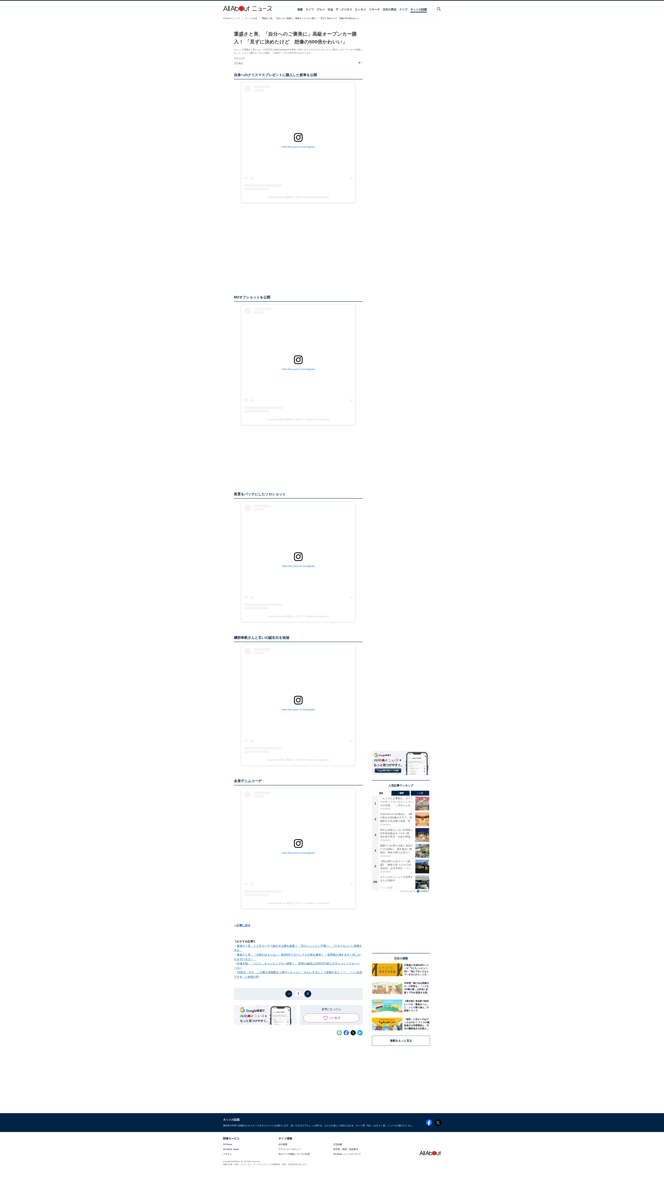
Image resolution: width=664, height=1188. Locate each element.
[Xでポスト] (353, 1032)
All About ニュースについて (347, 1154)
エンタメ (360, 9)
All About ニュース (231, 18)
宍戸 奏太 (238, 63)
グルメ (321, 9)
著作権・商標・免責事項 (345, 1149)
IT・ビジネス (344, 9)
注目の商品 (389, 9)
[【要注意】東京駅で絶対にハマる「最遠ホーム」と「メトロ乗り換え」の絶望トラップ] (416, 1006)
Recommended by (408, 891)
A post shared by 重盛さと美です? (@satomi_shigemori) (298, 197)
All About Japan (231, 1149)
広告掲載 (337, 1144)
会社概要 (282, 1144)
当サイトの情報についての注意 (294, 1154)
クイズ (403, 9)
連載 (300, 9)
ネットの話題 (418, 9)
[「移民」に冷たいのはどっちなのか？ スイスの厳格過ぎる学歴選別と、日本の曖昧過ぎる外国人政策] (416, 1024)
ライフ (310, 9)
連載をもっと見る (401, 1040)
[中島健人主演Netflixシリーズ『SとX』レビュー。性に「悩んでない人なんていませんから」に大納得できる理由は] (416, 969)
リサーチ (374, 9)
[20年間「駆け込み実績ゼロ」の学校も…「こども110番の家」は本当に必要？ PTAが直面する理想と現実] (416, 988)
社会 (330, 9)
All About (227, 1144)
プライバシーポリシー (289, 1149)
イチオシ (227, 1154)
